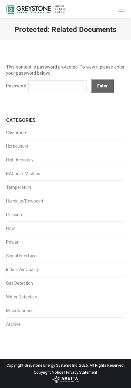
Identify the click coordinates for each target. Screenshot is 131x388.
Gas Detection (19, 283)
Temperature (19, 187)
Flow (10, 228)
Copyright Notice (48, 372)
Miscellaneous (20, 310)
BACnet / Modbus (23, 173)
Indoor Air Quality (22, 269)
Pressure (14, 214)
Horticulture (17, 146)
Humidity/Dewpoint (24, 201)
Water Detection (21, 297)
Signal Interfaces (22, 255)
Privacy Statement (81, 372)
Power (12, 242)
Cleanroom (16, 132)
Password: (17, 86)
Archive (13, 324)
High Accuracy (20, 159)
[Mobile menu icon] (121, 9)
